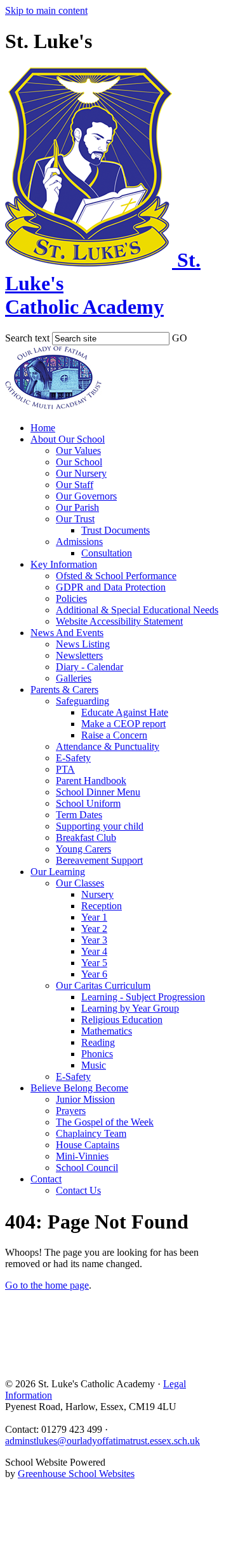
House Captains (87, 1144)
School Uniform (88, 803)
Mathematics (106, 1031)
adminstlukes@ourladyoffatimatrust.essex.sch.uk (102, 1440)
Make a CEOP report (123, 723)
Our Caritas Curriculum (103, 985)
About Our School (67, 439)
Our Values (78, 450)
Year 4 (94, 951)
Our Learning (57, 871)
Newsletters (79, 655)
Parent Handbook (91, 780)
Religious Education (121, 1019)
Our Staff (74, 484)
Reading (98, 1042)
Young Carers (83, 848)
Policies (71, 598)
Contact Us (78, 1190)
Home (42, 427)
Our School (79, 462)
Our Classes (80, 883)
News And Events (66, 632)
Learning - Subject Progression (143, 996)
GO (179, 338)
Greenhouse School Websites (76, 1473)
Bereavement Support (99, 860)
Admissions (79, 541)
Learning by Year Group (130, 1008)
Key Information (63, 564)
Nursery (97, 894)
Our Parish (77, 507)
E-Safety (73, 757)
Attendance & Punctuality (107, 746)
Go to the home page (47, 1285)
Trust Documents (115, 530)
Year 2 (94, 928)
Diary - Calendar (89, 666)
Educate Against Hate (124, 712)
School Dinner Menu (98, 792)
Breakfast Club (86, 837)
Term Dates (79, 814)
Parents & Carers (64, 689)
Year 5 (94, 962)
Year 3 (94, 940)
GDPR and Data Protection (111, 587)
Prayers (71, 1110)
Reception (101, 905)
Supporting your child (99, 826)
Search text (27, 338)
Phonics (97, 1053)
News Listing (83, 644)
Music (93, 1065)
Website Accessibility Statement (119, 621)
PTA (65, 769)
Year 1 (94, 917)
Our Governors (86, 496)
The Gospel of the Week (105, 1122)
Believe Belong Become (79, 1088)
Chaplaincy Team (91, 1133)
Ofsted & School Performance (116, 575)
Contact (46, 1179)
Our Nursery (81, 473)
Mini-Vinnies (82, 1156)
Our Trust (75, 518)
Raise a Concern (114, 735)
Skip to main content (46, 10)
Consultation (106, 553)
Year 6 (94, 974)
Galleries (73, 678)
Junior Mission (85, 1099)
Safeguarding (82, 701)
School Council (87, 1167)
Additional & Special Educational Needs (137, 609)
